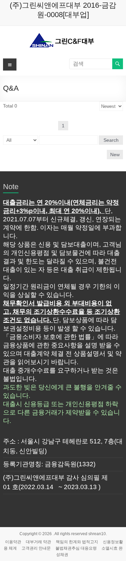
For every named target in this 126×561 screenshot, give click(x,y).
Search (111, 140)
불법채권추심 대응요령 (76, 548)
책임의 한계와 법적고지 (77, 542)
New (115, 154)
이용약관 (13, 542)
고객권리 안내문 (36, 548)
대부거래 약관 (38, 542)
